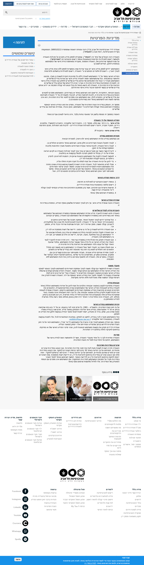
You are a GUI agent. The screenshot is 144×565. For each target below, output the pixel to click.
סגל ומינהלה (79, 489)
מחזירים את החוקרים (112, 442)
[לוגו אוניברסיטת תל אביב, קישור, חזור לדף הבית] (126, 15)
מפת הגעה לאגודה (25, 66)
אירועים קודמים (55, 435)
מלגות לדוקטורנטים (113, 424)
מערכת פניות (43, 4)
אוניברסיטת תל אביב (78, 4)
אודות (137, 27)
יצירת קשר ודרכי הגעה (131, 493)
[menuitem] (131, 4)
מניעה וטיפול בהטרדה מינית (44, 496)
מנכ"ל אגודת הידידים (132, 427)
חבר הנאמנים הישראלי (82, 27)
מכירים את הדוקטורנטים (115, 432)
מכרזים (138, 506)
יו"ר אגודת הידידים (133, 424)
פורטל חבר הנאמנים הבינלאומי (33, 441)
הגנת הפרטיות (50, 506)
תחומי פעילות (132, 64)
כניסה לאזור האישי (105, 509)
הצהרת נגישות (50, 503)
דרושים (138, 499)
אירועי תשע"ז (56, 432)
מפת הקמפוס (16, 430)
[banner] (72, 14)
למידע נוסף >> (90, 563)
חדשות (19, 423)
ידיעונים (109, 506)
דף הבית (131, 4)
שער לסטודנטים (111, 4)
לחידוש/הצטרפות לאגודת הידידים (19, 76)
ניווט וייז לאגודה (26, 69)
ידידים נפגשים (50, 27)
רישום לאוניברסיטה (105, 493)
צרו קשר (22, 27)
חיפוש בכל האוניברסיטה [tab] (23, 18)
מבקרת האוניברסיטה (132, 513)
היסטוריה (134, 67)
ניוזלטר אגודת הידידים (132, 60)
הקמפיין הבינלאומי (60, 4)
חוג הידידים (76, 417)
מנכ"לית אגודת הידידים (132, 48)
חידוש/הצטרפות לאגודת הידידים (75, 425)
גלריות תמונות (27, 63)
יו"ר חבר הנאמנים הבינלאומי (34, 430)
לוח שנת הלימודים (105, 503)
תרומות (118, 417)
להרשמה (8, 4)
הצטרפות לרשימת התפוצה (22, 73)
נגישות (53, 489)
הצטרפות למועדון (54, 439)
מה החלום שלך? (114, 421)
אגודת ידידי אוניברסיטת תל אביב (126, 33)
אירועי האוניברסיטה (93, 421)
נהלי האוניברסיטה (133, 503)
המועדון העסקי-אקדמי (108, 27)
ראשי (139, 37)
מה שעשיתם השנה (113, 427)
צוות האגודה (133, 52)
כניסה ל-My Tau (78, 506)
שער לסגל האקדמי (95, 4)
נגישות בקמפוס (50, 493)
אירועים (97, 417)
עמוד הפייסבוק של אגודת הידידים (19, 60)
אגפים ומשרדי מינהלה (75, 493)
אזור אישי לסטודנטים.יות (25, 4)
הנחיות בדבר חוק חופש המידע (43, 499)
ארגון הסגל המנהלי (77, 496)
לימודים (109, 489)
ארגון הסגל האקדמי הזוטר (74, 503)
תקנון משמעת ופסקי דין (131, 516)
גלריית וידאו (17, 426)
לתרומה (126, 27)
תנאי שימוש (51, 509)
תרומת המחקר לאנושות (115, 437)
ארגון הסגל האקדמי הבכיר (74, 499)
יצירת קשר (18, 433)
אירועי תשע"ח (56, 429)
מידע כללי (136, 417)
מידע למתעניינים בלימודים (101, 496)
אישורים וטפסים (131, 70)
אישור (18, 559)
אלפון (123, 4)
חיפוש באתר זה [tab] (44, 18)
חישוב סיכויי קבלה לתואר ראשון (100, 499)
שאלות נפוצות (115, 454)
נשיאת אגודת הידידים (132, 44)
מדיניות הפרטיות (131, 73)
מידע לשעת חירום (133, 509)
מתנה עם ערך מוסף (112, 451)
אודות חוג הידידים (74, 421)
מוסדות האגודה (131, 56)
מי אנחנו (137, 421)
